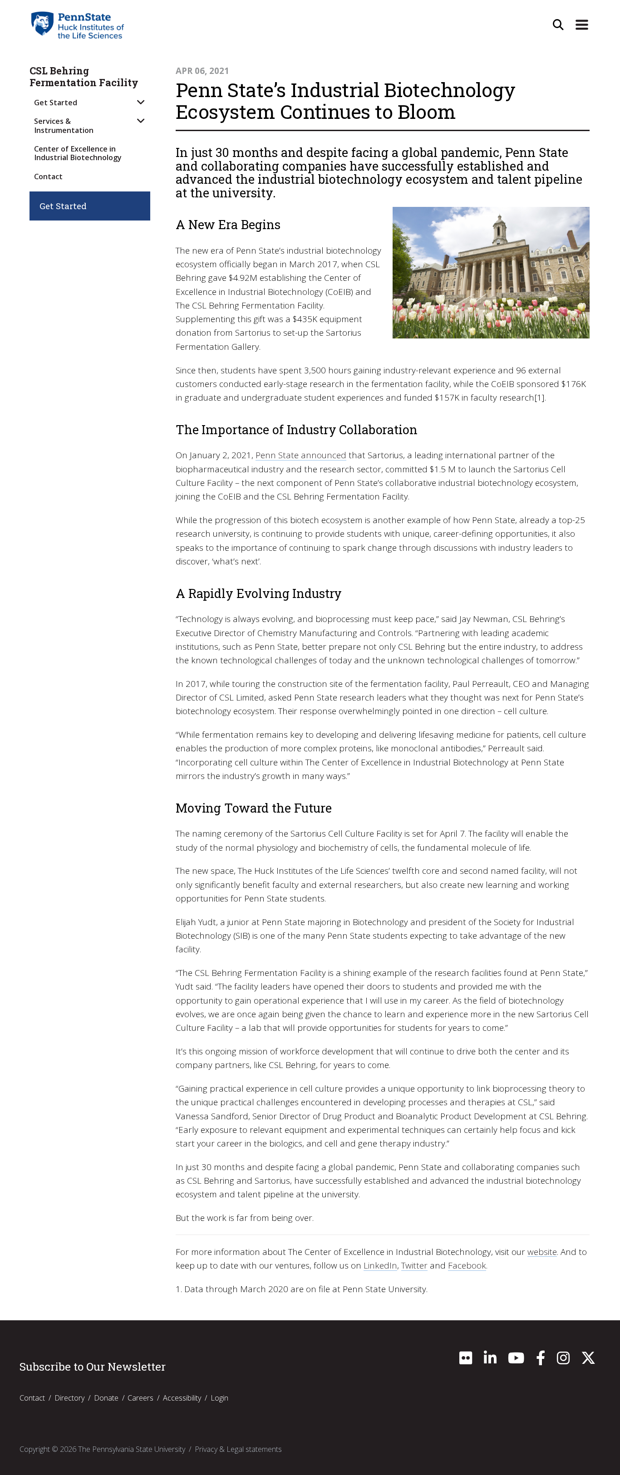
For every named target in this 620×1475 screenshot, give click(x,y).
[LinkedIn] (490, 1361)
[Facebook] (540, 1361)
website (542, 1252)
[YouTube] (516, 1361)
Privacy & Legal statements (238, 1449)
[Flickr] (465, 1361)
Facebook (467, 1265)
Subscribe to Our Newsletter (93, 1366)
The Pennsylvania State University (131, 1449)
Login (219, 1398)
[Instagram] (563, 1361)
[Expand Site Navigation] (582, 25)
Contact (48, 176)
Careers (140, 1398)
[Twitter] (588, 1361)
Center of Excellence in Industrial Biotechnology (78, 153)
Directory (69, 1398)
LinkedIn (380, 1265)
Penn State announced (301, 455)
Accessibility (182, 1398)
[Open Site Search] (558, 25)
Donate (106, 1398)
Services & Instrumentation (63, 125)
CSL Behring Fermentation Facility (84, 77)
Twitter (414, 1265)
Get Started (55, 103)
